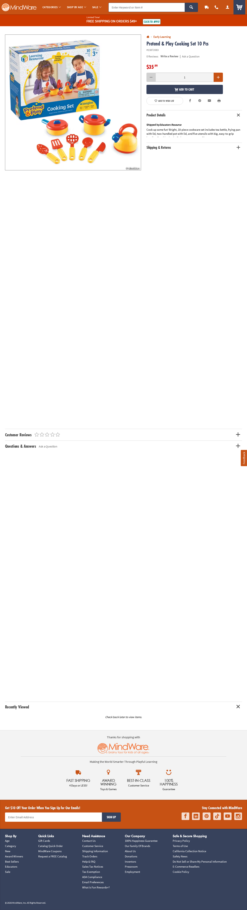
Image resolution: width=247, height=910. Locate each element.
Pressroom (131, 866)
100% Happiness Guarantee (141, 841)
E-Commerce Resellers (186, 866)
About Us (130, 851)
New (7, 851)
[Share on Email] (209, 101)
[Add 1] (218, 77)
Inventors (130, 861)
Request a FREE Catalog (52, 856)
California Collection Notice (189, 851)
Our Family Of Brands (137, 846)
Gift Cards (44, 841)
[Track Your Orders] (207, 7)
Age (7, 841)
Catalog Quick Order (50, 846)
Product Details (156, 115)
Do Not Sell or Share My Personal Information (200, 861)
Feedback (244, 458)
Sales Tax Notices (92, 866)
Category (10, 846)
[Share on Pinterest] (200, 101)
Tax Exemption (91, 872)
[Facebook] (185, 816)
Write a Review (169, 56)
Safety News (180, 856)
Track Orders (89, 856)
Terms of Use (180, 846)
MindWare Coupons (50, 851)
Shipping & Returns (158, 147)
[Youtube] (228, 816)
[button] (73, 102)
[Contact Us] (217, 7)
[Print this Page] (219, 101)
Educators (11, 866)
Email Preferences (93, 882)
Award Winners (14, 856)
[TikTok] (217, 816)
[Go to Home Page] (147, 37)
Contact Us (89, 841)
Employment (132, 872)
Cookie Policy (181, 872)
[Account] (227, 7)
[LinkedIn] (196, 816)
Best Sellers (12, 861)
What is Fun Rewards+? (96, 887)
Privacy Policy (181, 841)
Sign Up (111, 817)
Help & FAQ (88, 861)
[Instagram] (238, 816)
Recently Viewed (17, 707)
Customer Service (92, 846)
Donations (131, 856)
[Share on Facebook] (190, 101)
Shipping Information (95, 851)
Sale (7, 872)
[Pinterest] (207, 816)
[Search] (191, 7)
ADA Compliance (92, 877)
